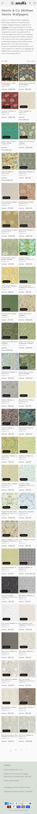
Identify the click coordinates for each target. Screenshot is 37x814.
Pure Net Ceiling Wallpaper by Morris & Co (27, 680)
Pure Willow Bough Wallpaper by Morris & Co (9, 596)
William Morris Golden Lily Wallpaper (8, 83)
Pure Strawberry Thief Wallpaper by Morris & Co (27, 624)
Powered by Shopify (22, 810)
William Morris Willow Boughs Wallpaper (8, 258)
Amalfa (15, 810)
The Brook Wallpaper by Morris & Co (26, 428)
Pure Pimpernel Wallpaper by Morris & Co (9, 680)
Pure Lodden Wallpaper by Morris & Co (27, 707)
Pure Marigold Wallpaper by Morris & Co (9, 707)
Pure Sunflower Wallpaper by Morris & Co (9, 202)
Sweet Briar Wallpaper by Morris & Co (9, 456)
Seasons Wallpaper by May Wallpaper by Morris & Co (9, 540)
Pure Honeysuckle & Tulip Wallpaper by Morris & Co (9, 735)
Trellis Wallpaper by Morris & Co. (7, 172)
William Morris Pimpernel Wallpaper (27, 142)
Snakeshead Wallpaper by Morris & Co (26, 172)
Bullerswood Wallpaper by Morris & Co (27, 230)
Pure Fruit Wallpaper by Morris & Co (26, 735)
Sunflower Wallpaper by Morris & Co (26, 456)
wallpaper (5, 27)
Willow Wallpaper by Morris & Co (25, 111)
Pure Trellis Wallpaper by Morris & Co (26, 596)
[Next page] (26, 750)
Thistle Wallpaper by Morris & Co (7, 428)
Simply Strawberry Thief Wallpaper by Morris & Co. (9, 512)
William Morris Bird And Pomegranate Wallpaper (26, 342)
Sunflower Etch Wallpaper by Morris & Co (9, 484)
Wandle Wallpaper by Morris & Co (8, 400)
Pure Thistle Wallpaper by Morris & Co (9, 624)
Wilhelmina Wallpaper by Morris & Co (9, 372)
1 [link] (10, 750)
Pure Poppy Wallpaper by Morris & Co (26, 652)
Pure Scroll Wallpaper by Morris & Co (9, 652)
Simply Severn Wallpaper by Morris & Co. (26, 512)
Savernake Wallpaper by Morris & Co (8, 568)
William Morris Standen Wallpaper (8, 314)
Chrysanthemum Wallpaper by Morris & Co (9, 230)
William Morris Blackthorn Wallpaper (9, 342)
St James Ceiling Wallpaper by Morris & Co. (27, 484)
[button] (2, 3)
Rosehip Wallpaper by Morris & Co (25, 568)
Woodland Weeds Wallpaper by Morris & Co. (27, 258)
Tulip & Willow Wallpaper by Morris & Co (26, 400)
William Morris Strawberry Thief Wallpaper (27, 83)
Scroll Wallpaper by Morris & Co (27, 540)
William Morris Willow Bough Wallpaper (8, 142)
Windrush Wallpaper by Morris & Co (8, 111)
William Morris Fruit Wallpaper (25, 314)
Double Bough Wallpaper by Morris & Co (26, 202)
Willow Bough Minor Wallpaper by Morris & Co (27, 286)
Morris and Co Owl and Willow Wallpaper (26, 372)
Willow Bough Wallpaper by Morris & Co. (9, 286)
